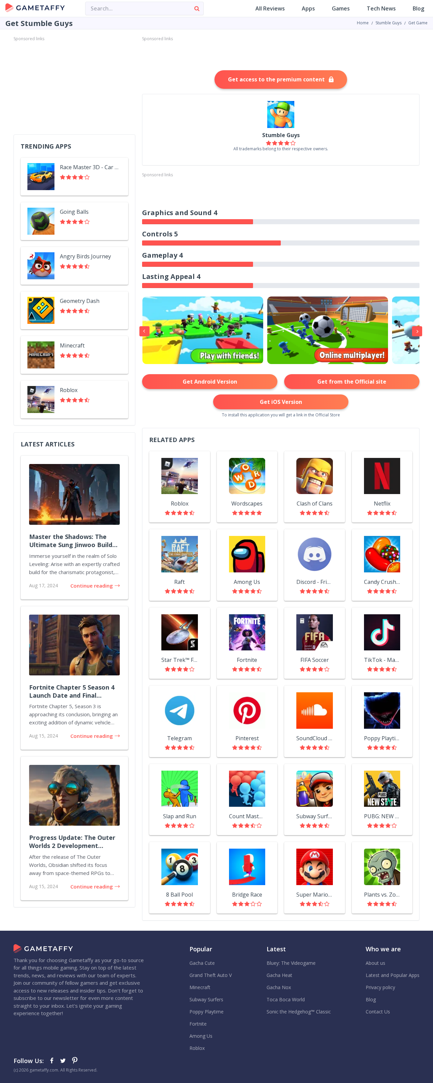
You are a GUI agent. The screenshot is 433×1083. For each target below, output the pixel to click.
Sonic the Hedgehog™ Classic (299, 1011)
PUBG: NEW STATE (382, 816)
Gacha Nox (279, 987)
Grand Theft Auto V (210, 975)
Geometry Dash (79, 301)
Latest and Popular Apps (392, 975)
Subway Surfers (314, 816)
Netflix (382, 503)
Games (341, 8)
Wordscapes (247, 503)
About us (375, 963)
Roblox (179, 503)
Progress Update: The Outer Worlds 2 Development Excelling (72, 842)
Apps (308, 8)
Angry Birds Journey (85, 256)
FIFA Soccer (314, 660)
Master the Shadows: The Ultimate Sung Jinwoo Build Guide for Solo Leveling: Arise (73, 541)
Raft (179, 582)
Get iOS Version (281, 402)
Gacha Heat (279, 975)
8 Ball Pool (179, 894)
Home (363, 23)
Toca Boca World (286, 999)
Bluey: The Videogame (291, 963)
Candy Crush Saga (382, 582)
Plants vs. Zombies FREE (382, 894)
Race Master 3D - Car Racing (90, 167)
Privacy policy (380, 987)
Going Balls (74, 211)
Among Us (247, 582)
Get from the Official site (351, 381)
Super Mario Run (314, 894)
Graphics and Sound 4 (179, 212)
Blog (418, 8)
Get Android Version (210, 381)
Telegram (179, 738)
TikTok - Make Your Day (382, 660)
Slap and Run (179, 816)
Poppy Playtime (382, 738)
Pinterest (247, 738)
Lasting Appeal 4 (171, 276)
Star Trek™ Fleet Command (179, 660)
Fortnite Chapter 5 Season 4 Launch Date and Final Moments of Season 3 (71, 692)
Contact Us (378, 1011)
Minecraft (72, 345)
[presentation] (144, 331)
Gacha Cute (202, 963)
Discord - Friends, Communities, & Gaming (314, 582)
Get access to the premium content (276, 79)
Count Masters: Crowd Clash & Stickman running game (247, 816)
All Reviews (270, 8)
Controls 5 (160, 233)
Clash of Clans (315, 503)
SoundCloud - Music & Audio (314, 738)
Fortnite (247, 660)
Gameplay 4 (162, 255)
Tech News (381, 8)
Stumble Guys (388, 23)
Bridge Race (247, 894)
